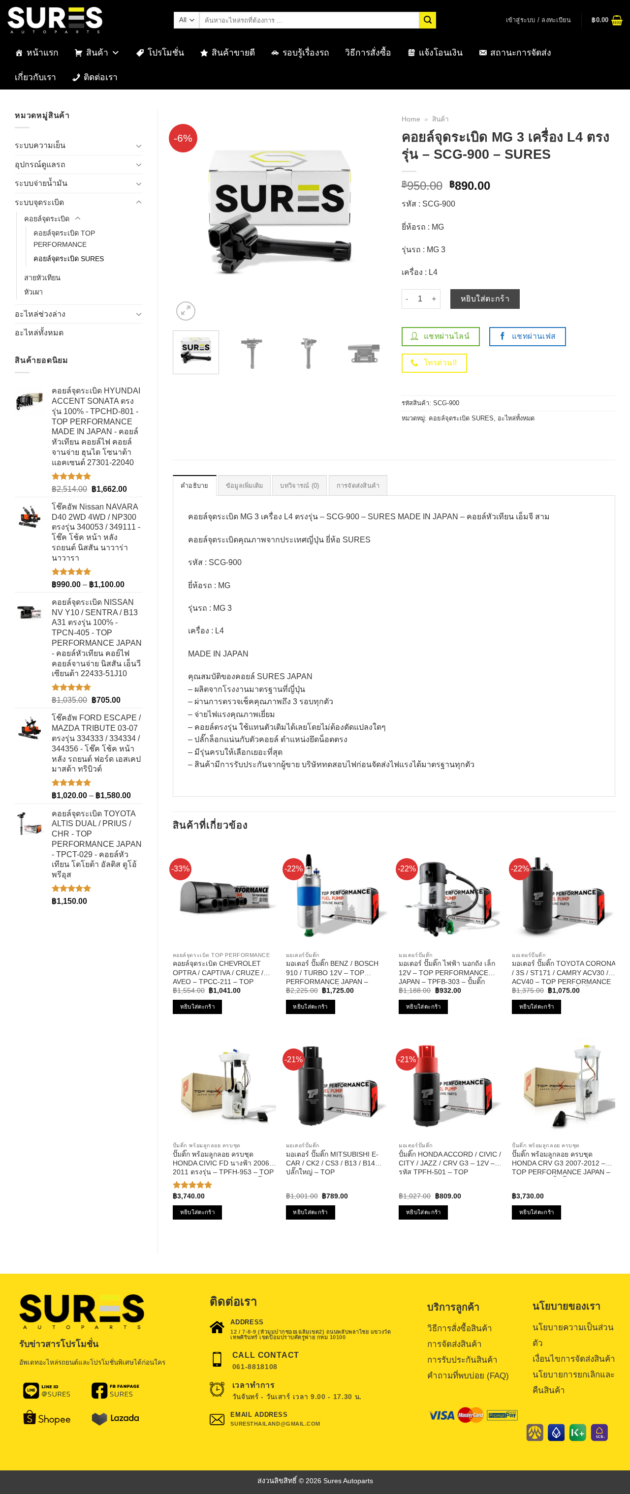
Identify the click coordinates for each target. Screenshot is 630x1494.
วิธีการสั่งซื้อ (368, 53)
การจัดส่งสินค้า (358, 485)
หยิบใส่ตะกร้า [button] (197, 1007)
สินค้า (97, 53)
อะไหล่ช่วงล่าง (40, 314)
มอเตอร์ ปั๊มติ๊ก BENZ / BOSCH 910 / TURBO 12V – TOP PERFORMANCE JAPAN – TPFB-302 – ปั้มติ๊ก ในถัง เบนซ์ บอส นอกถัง (332, 972)
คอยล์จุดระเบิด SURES (68, 259)
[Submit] (427, 20)
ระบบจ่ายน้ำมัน (41, 183)
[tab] (195, 485)
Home (411, 119)
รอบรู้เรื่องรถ (306, 53)
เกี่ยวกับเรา (35, 77)
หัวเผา (33, 292)
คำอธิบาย (195, 485)
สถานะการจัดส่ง (520, 53)
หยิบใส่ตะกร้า (485, 299)
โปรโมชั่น (166, 53)
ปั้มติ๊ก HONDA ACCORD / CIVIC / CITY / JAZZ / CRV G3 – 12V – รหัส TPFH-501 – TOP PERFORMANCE (450, 1163)
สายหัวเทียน (42, 278)
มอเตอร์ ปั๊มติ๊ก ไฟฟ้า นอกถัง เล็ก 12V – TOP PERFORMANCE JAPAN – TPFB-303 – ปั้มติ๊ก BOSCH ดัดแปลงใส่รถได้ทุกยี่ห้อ (447, 972)
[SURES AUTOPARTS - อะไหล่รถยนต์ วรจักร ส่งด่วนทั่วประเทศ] (83, 20)
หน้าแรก (43, 53)
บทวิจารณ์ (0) (299, 485)
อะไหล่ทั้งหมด (39, 333)
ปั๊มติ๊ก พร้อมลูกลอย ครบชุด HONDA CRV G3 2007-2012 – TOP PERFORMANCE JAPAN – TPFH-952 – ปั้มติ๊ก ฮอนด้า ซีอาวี (562, 1163)
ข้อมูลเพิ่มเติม (244, 485)
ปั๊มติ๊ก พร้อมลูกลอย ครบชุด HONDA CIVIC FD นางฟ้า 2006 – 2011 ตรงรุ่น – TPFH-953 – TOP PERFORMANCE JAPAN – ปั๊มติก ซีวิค (224, 1163)
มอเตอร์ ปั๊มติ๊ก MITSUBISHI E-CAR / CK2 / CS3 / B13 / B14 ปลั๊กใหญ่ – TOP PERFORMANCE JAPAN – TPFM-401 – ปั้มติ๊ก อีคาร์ (332, 1163)
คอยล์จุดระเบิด (46, 219)
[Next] (370, 216)
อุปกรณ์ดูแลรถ (40, 164)
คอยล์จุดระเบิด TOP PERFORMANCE (64, 238)
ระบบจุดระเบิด (39, 202)
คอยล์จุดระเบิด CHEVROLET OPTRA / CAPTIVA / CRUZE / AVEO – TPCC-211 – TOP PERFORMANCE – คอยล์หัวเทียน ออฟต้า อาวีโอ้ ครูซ (224, 972)
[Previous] (189, 216)
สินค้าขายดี (233, 53)
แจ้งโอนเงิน (441, 53)
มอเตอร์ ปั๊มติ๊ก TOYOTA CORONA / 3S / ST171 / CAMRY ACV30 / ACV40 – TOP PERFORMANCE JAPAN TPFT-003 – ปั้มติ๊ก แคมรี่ (563, 972)
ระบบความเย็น (40, 145)
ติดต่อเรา (101, 77)
